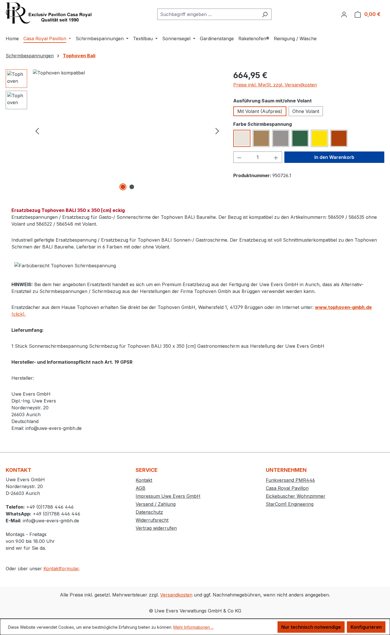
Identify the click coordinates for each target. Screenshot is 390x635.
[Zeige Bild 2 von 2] (131, 187)
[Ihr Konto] (344, 14)
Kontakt (144, 480)
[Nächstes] (217, 131)
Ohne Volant (305, 111)
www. (321, 307)
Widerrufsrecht (152, 520)
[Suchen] (265, 14)
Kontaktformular (61, 568)
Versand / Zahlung (156, 504)
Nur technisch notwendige (311, 627)
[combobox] (207, 14)
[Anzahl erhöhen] (276, 157)
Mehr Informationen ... (193, 627)
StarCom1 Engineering (289, 504)
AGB (140, 488)
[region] (114, 130)
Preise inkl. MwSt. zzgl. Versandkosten (275, 85)
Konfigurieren (366, 627)
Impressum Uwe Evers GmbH (168, 496)
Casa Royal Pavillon (287, 488)
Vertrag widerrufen (156, 528)
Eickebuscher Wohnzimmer (295, 496)
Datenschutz (149, 512)
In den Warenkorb (334, 157)
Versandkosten (176, 595)
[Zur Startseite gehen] (48, 13)
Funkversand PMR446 (290, 480)
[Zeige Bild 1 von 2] (122, 187)
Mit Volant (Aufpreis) (259, 111)
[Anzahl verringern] (239, 157)
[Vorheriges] (37, 131)
